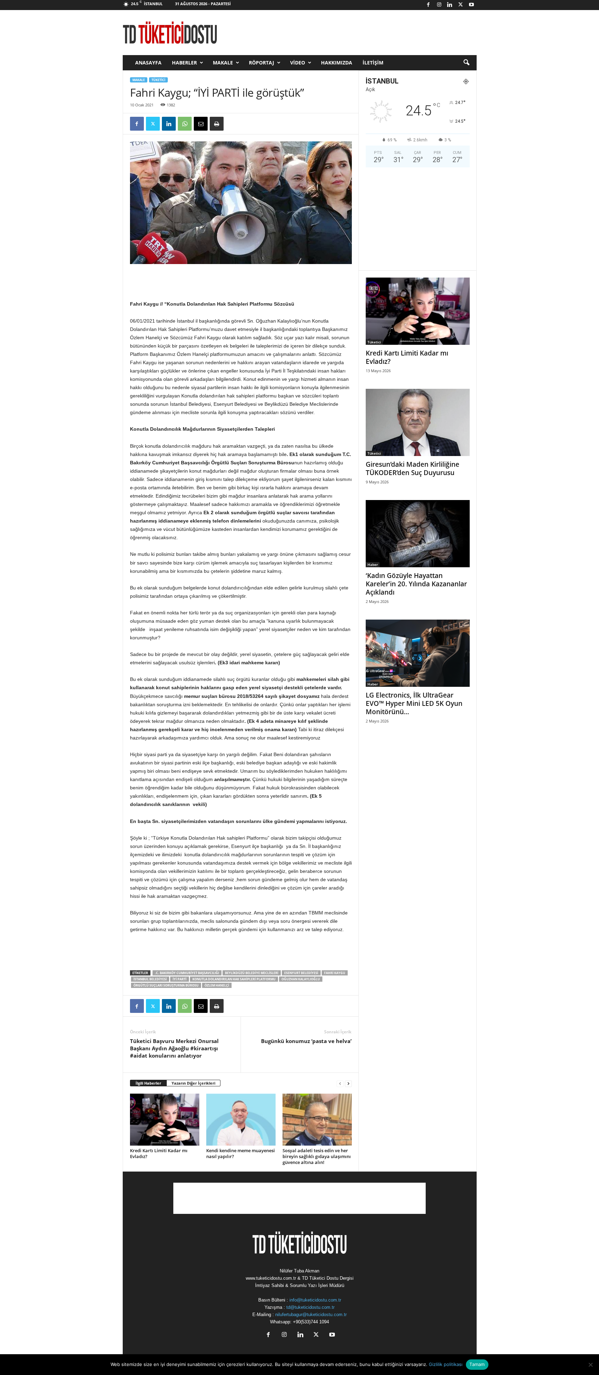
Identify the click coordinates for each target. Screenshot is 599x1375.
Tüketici (158, 80)
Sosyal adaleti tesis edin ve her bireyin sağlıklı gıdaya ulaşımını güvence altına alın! (317, 1156)
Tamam (477, 1364)
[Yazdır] (217, 124)
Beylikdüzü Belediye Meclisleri (251, 973)
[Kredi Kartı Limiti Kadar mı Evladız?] (164, 1120)
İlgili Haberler (148, 1083)
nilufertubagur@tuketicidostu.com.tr (311, 1314)
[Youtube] (471, 5)
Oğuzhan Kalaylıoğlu (300, 979)
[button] (466, 62)
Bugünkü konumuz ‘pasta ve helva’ (306, 1040)
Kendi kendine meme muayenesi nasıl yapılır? (240, 1153)
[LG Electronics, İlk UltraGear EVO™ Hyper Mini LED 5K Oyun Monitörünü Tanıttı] (418, 653)
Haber (372, 564)
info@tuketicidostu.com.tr (315, 1300)
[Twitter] (461, 5)
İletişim (373, 62)
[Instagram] (439, 5)
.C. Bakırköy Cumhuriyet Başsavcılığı (187, 973)
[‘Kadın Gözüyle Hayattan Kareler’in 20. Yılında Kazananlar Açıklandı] (418, 533)
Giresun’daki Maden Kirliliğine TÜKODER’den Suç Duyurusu (412, 468)
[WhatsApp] (185, 124)
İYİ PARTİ (179, 979)
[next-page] (348, 1083)
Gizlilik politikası (445, 1364)
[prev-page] (340, 1083)
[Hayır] (590, 1364)
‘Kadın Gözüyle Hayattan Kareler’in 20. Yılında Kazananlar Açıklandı (416, 584)
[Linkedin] (450, 5)
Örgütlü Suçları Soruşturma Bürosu (166, 985)
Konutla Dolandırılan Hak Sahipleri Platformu (234, 979)
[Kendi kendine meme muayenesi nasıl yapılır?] (241, 1120)
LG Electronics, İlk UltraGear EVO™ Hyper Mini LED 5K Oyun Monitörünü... (414, 703)
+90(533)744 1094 (311, 1321)
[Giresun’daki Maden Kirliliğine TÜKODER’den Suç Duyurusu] (418, 422)
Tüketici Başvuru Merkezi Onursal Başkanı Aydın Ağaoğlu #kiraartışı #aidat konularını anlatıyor (174, 1048)
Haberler (184, 62)
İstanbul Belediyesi (150, 979)
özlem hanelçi (217, 985)
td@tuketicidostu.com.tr (310, 1307)
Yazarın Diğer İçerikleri (193, 1083)
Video (297, 62)
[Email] (201, 124)
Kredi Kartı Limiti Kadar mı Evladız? (159, 1153)
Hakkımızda (336, 62)
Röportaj (261, 62)
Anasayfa (148, 62)
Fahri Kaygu (334, 973)
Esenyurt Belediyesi (301, 973)
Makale (223, 62)
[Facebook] (428, 5)
